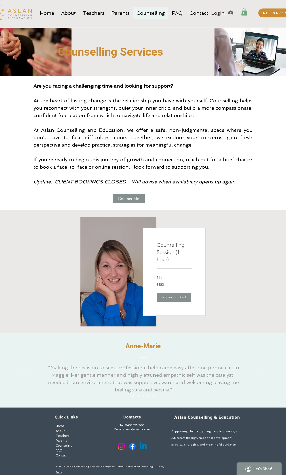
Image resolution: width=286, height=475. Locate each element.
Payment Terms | (115, 466)
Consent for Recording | (141, 466)
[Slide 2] (138, 396)
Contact (62, 455)
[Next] (262, 370)
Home (60, 426)
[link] (174, 252)
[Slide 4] (143, 396)
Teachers (62, 435)
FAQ (59, 450)
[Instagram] (121, 446)
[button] (244, 11)
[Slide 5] (148, 396)
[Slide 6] (153, 396)
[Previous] (24, 370)
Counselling (64, 445)
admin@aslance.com (136, 429)
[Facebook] (132, 446)
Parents (61, 440)
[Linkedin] (143, 446)
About (60, 431)
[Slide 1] (133, 396)
